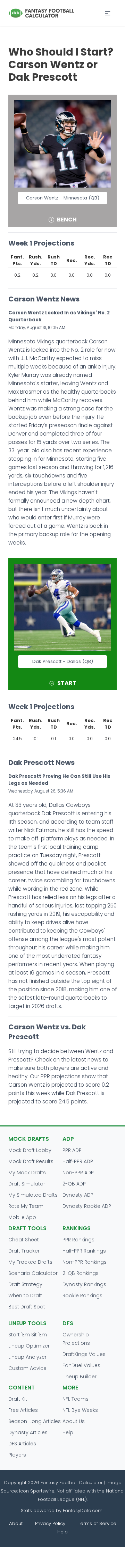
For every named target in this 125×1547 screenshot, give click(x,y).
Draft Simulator (26, 1183)
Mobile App (22, 1217)
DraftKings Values (84, 1354)
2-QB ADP (74, 1183)
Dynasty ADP (77, 1194)
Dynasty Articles (28, 1432)
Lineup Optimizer (29, 1345)
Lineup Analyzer (27, 1356)
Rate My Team (25, 1206)
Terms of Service (97, 1523)
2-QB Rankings (80, 1273)
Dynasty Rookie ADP (86, 1206)
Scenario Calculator (33, 1273)
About (16, 1523)
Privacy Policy (50, 1523)
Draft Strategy (25, 1284)
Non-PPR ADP (78, 1172)
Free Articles (23, 1410)
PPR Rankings (78, 1239)
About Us (73, 1421)
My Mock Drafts (27, 1172)
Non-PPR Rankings (84, 1261)
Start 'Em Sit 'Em (27, 1334)
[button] (108, 13)
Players (17, 1454)
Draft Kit (17, 1398)
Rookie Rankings (82, 1295)
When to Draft (25, 1295)
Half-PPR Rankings (84, 1250)
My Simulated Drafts (33, 1194)
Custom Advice (27, 1368)
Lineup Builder (79, 1376)
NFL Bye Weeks (80, 1410)
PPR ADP (72, 1150)
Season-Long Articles (34, 1421)
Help (67, 1432)
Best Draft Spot (26, 1306)
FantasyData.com (83, 1510)
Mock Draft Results (30, 1161)
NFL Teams (75, 1398)
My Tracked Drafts (30, 1261)
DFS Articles (22, 1443)
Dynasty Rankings (84, 1284)
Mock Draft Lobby (29, 1150)
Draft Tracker (24, 1250)
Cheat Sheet (23, 1239)
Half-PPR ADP (77, 1161)
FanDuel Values (81, 1365)
